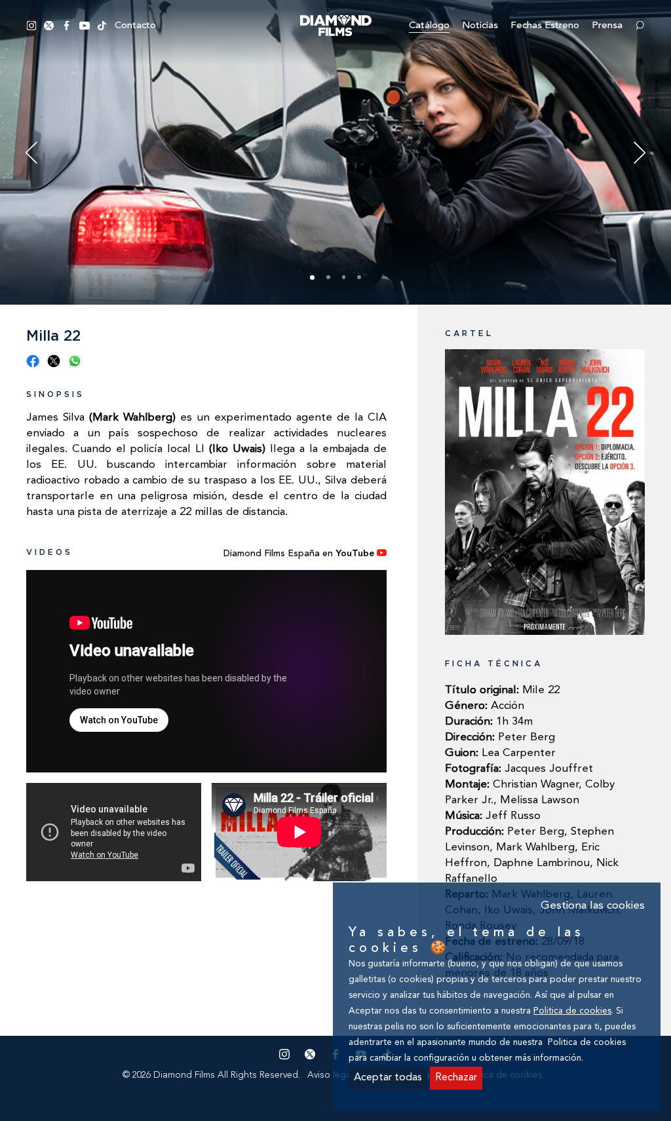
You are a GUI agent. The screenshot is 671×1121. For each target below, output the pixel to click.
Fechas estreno (544, 26)
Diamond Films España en (298, 553)
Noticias (480, 26)
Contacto (135, 26)
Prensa (607, 26)
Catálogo (429, 26)
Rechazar (456, 1078)
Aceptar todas (388, 1078)
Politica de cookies (572, 1011)
